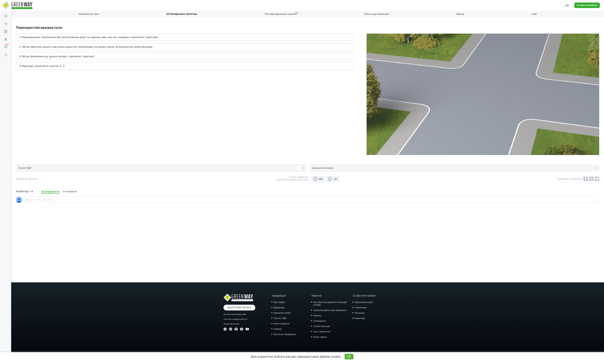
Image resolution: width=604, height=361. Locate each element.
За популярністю (50, 191)
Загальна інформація (285, 334)
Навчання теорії (282, 312)
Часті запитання (321, 331)
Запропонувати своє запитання (329, 310)
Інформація (279, 295)
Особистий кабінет (587, 5)
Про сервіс (279, 302)
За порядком (70, 191)
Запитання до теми (88, 14)
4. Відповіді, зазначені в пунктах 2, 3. (42, 65)
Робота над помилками (376, 14)
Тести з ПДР (280, 318)
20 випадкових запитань (181, 13)
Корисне (317, 295)
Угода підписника (231, 324)
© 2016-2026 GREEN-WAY (235, 314)
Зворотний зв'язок (239, 307)
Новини (317, 315)
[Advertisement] (307, 251)
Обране (460, 14)
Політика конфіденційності (236, 319)
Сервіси (278, 328)
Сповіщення (319, 320)
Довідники (279, 307)
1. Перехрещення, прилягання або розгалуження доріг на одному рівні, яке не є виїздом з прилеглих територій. (88, 37)
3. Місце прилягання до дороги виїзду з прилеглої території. (57, 56)
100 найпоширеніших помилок (280, 14)
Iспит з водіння (281, 323)
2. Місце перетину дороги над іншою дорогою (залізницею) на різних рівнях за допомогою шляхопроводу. (86, 46)
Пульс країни (320, 337)
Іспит (534, 14)
